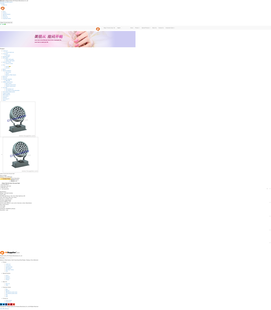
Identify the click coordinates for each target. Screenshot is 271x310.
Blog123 (7, 290)
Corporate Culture (7, 18)
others (4, 100)
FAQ (7, 295)
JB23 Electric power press (11, 292)
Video (7, 285)
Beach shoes (8, 83)
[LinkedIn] (1, 305)
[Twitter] (4, 305)
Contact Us (5, 17)
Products (8, 276)
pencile (7, 66)
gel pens (7, 67)
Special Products (6, 14)
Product (4, 12)
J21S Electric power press (11, 293)
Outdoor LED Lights (10, 60)
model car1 (5, 51)
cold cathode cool (9, 89)
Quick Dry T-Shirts (7, 62)
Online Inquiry (9, 300)
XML (4, 308)
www (7, 296)
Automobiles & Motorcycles (9, 91)
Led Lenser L (6, 96)
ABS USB (8, 80)
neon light (5, 87)
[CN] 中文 (5, 5)
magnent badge (6, 93)
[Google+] (9, 305)
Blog (7, 289)
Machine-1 (8, 278)
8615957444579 (8, 258)
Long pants (5, 53)
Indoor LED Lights (10, 59)
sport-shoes (8, 72)
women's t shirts (9, 63)
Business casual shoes (11, 84)
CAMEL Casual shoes (8, 82)
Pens (4, 65)
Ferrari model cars (10, 52)
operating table (6, 56)
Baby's (4, 69)
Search (119, 27)
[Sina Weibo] (11, 305)
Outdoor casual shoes (10, 86)
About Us (5, 15)
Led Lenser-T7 (6, 99)
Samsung (5, 77)
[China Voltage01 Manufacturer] (2, 8)
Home (4, 11)
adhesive (5, 97)
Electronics (5, 76)
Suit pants (8, 55)
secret (7, 275)
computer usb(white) (7, 79)
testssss (7, 279)
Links (1, 308)
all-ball (7, 73)
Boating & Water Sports (11, 75)
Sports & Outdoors (7, 70)
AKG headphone (6, 94)
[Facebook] (6, 305)
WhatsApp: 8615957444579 (6, 2)
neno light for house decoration (13, 90)
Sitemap (7, 308)
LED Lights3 (5, 58)
